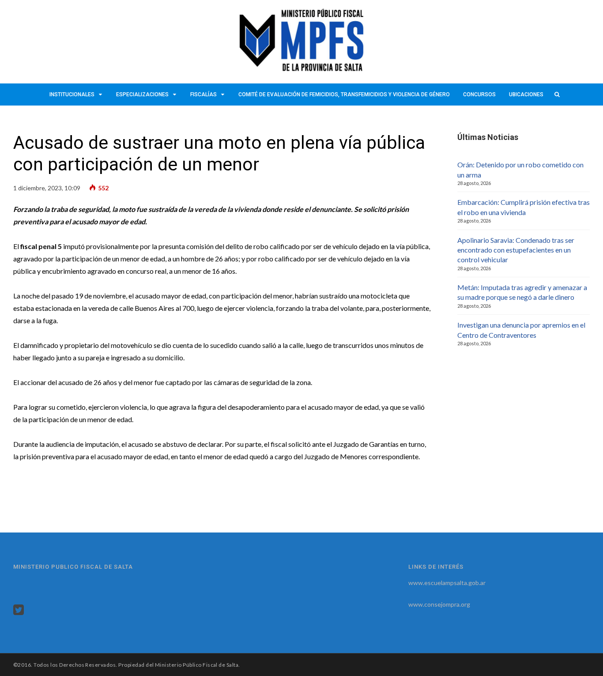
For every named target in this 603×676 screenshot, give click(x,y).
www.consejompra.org (439, 604)
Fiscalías (203, 94)
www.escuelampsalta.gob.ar (447, 582)
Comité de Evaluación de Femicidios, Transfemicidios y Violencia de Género (344, 94)
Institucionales (71, 94)
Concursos (479, 94)
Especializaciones (142, 94)
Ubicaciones (526, 94)
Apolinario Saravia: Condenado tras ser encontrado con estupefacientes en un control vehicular (515, 250)
